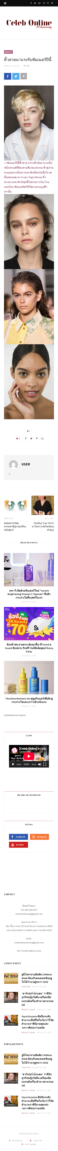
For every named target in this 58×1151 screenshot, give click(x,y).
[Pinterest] (36, 438)
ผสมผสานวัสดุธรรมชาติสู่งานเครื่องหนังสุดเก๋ (15, 526)
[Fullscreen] (44, 764)
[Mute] (39, 764)
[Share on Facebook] (7, 76)
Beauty (8, 52)
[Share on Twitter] (15, 76)
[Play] (13, 764)
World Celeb (28, 1010)
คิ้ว (28, 431)
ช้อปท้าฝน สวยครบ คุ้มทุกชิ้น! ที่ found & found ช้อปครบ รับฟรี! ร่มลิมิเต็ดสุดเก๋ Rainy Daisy (29, 648)
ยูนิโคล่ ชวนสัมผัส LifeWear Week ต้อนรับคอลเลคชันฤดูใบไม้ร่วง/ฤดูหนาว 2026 (37, 978)
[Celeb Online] (29, 23)
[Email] (42, 438)
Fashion (26, 987)
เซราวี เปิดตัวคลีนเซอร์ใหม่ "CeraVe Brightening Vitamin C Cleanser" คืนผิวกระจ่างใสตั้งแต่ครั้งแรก (29, 594)
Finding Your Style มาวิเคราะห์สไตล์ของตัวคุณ (43, 526)
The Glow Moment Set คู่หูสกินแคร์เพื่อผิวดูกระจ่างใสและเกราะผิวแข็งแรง (29, 700)
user (25, 464)
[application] (29, 756)
